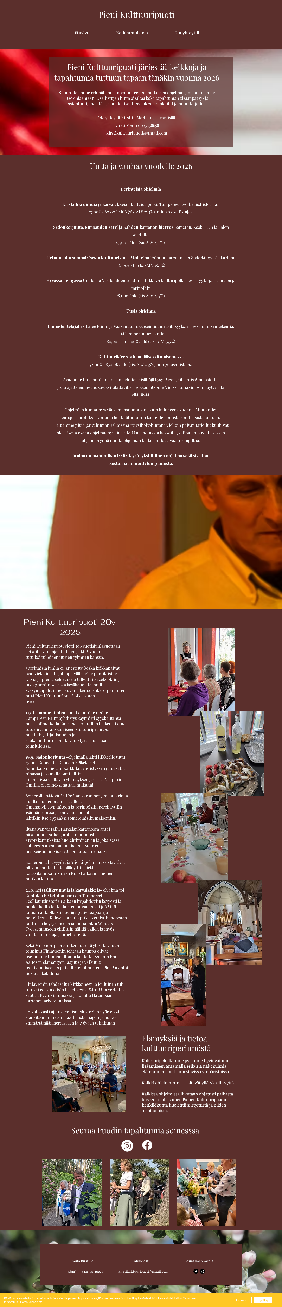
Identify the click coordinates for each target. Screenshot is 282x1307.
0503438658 (148, 125)
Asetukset (241, 1300)
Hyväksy (263, 1300)
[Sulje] (277, 1300)
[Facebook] (147, 1145)
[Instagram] (127, 1146)
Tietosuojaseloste (31, 1302)
